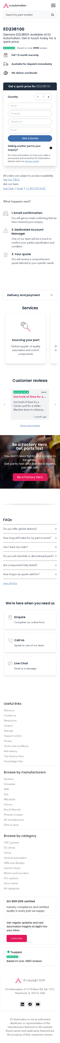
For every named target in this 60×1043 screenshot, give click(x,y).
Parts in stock (11, 824)
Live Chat (8, 188)
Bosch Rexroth (12, 809)
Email (20, 188)
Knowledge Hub (13, 761)
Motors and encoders (16, 873)
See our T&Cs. (11, 179)
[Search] (54, 15)
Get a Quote (30, 138)
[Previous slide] (7, 404)
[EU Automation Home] (14, 5)
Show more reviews (30, 425)
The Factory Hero (14, 756)
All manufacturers (14, 819)
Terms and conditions (16, 746)
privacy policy (32, 161)
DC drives (9, 847)
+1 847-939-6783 (36, 188)
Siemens (8, 779)
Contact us (10, 715)
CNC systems (11, 842)
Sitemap (8, 730)
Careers (8, 725)
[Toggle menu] (53, 5)
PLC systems (11, 878)
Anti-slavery (10, 751)
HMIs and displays (14, 862)
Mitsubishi (9, 799)
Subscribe (16, 938)
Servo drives (11, 883)
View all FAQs (10, 583)
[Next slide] (53, 404)
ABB (6, 789)
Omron (8, 804)
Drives (7, 852)
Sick (6, 794)
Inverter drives (12, 868)
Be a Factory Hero (30, 477)
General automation (15, 857)
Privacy (8, 740)
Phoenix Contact (13, 814)
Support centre (13, 735)
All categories (12, 888)
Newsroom (10, 720)
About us (9, 710)
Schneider (9, 784)
